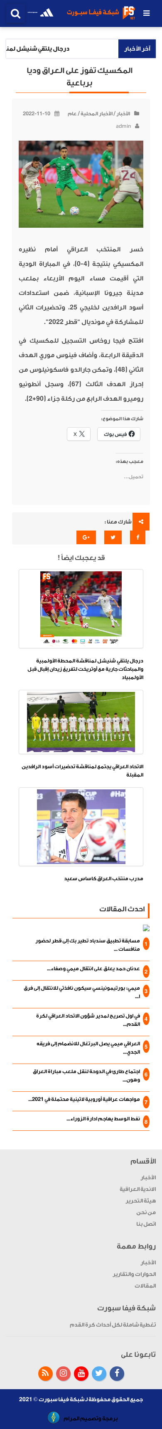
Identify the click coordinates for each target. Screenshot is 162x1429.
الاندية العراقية (138, 1189)
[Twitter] (99, 1373)
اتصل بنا (146, 1224)
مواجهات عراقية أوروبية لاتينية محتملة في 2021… (84, 1099)
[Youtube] (81, 1373)
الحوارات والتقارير (134, 1274)
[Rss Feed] (45, 1373)
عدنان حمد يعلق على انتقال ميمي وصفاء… (93, 968)
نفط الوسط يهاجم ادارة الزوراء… (103, 1119)
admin (123, 126)
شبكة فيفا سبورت (61, 1399)
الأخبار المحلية (97, 114)
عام (72, 114)
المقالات (145, 1285)
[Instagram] (63, 1373)
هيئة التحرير (140, 1200)
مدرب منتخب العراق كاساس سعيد (103, 878)
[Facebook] (117, 1373)
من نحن (146, 1212)
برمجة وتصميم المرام (91, 1418)
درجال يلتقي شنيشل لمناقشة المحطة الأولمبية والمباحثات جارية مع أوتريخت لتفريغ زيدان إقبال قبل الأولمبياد (85, 669)
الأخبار (123, 114)
